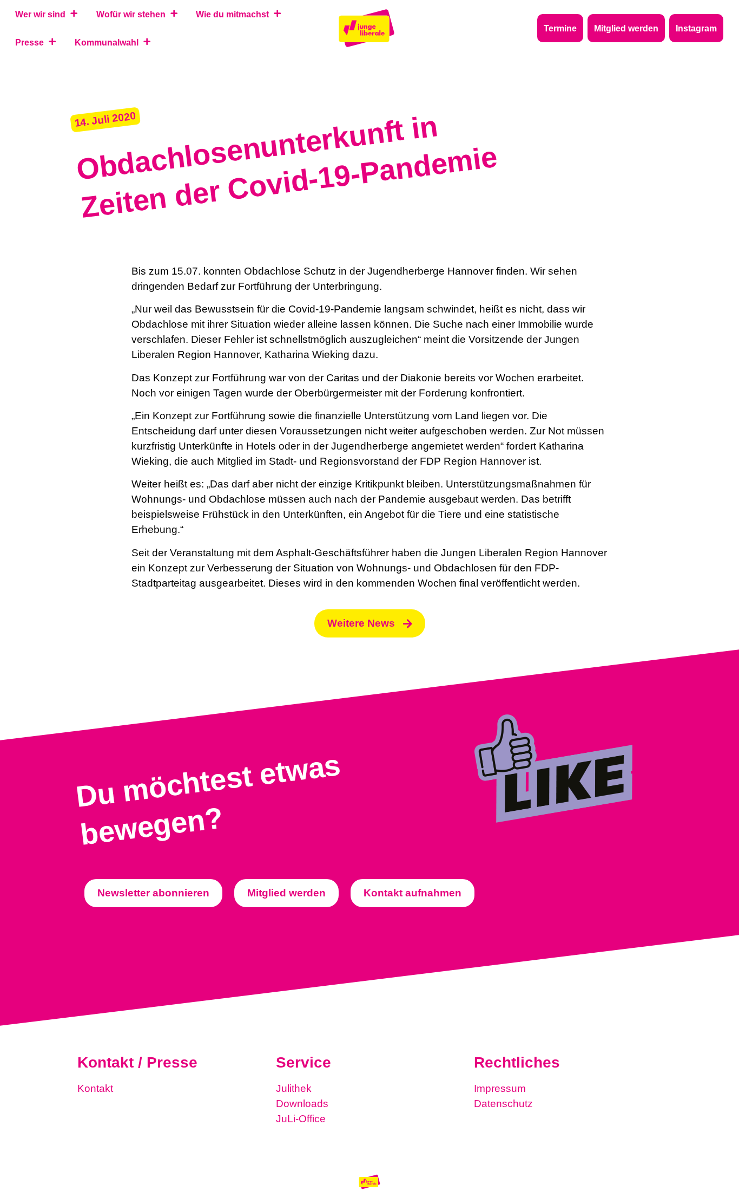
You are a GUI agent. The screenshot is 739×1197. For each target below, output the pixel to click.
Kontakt (95, 1088)
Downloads (302, 1103)
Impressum (500, 1088)
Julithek (294, 1088)
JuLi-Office (301, 1118)
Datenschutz (503, 1103)
